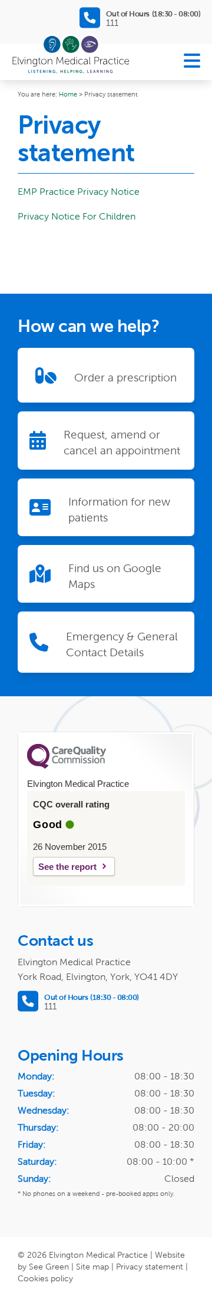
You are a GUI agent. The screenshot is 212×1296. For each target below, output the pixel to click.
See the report (67, 867)
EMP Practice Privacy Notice (79, 192)
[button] (192, 62)
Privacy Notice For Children (76, 216)
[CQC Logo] (66, 765)
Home (68, 94)
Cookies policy (45, 1278)
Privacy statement (149, 1266)
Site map (92, 1266)
